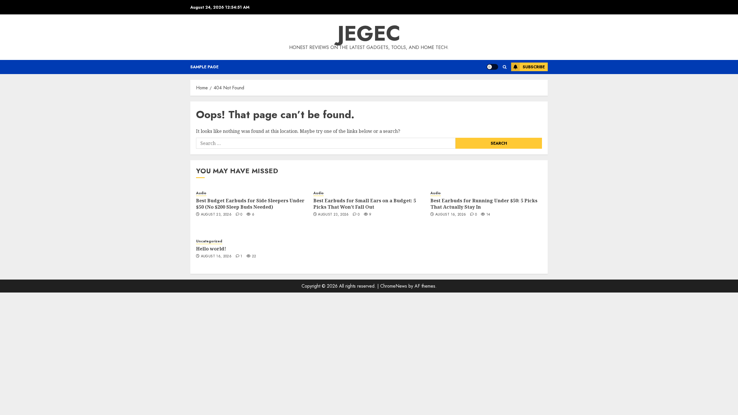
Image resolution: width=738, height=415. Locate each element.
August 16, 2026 (450, 214)
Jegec (369, 33)
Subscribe (534, 67)
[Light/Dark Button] (492, 67)
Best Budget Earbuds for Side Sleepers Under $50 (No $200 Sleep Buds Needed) (250, 203)
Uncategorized (209, 241)
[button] (504, 67)
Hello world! (211, 249)
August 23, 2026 (216, 214)
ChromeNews (393, 286)
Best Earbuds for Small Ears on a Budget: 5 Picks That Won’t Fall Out (364, 203)
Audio (201, 193)
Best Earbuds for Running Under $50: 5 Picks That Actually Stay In (483, 203)
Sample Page (204, 67)
